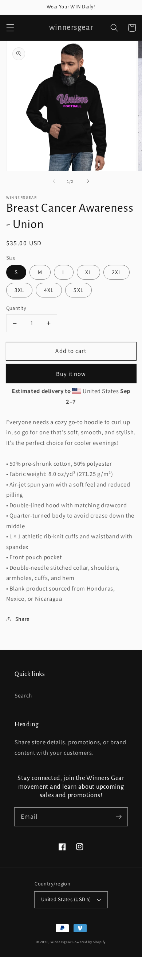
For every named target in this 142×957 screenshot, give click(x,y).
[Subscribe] (118, 816)
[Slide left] (54, 181)
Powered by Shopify (89, 942)
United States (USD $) (66, 899)
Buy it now (71, 374)
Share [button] (22, 618)
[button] (10, 27)
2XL (116, 272)
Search (23, 695)
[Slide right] (88, 181)
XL (88, 272)
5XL (78, 289)
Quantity (16, 307)
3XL (19, 289)
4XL (49, 289)
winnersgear (61, 942)
